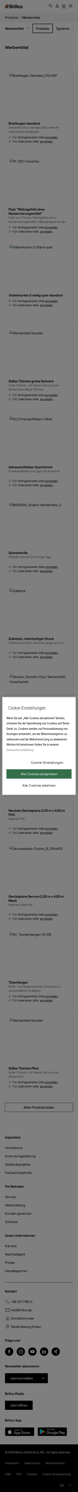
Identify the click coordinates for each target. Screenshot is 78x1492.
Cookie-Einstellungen (47, 762)
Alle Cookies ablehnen (39, 785)
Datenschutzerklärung (19, 750)
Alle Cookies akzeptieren (39, 774)
